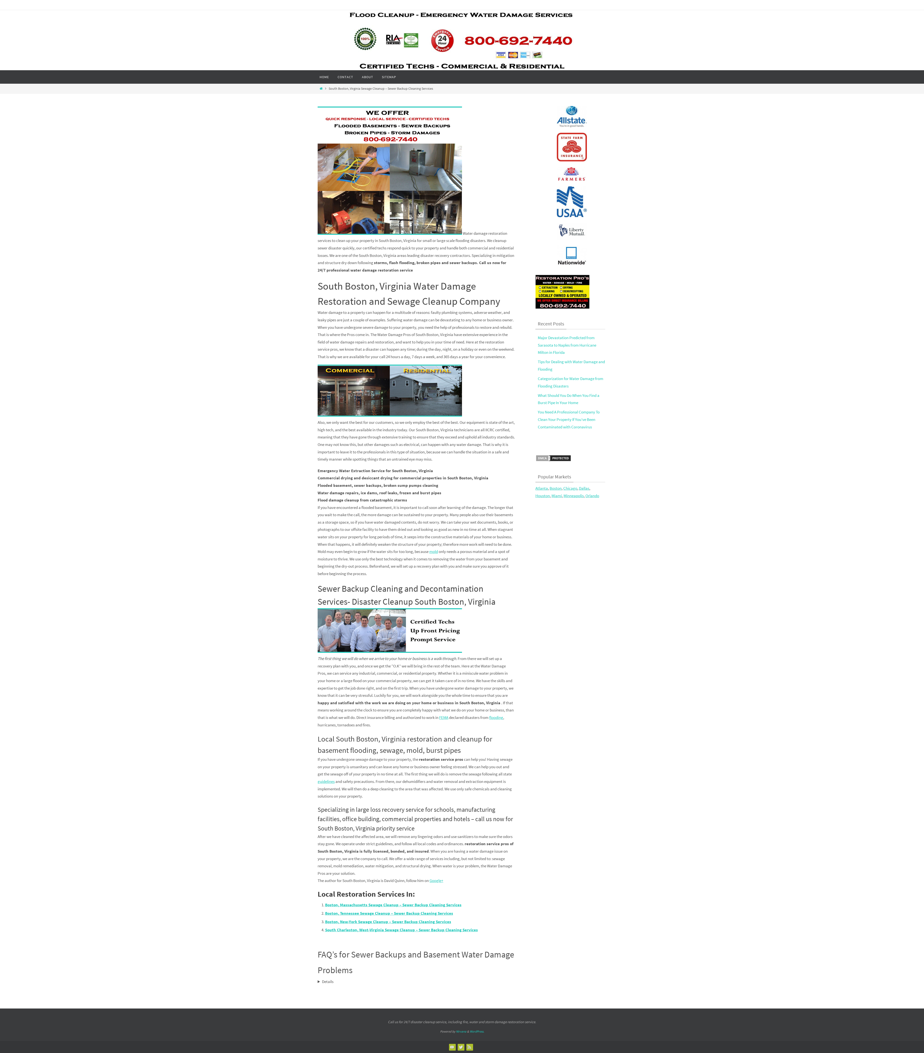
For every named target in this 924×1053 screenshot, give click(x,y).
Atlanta (541, 488)
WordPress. (477, 1031)
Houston (542, 495)
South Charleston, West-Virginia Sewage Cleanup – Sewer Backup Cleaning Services (401, 929)
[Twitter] (461, 1047)
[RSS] (469, 1047)
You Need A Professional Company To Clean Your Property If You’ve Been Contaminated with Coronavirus (569, 419)
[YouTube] (452, 1047)
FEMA (443, 717)
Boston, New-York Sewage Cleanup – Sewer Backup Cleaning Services (388, 921)
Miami (557, 495)
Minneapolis (574, 495)
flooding (496, 717)
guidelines (326, 781)
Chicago (570, 488)
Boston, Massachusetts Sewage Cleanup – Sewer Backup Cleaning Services (393, 904)
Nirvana (461, 1031)
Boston (556, 488)
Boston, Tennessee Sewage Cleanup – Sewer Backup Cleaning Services (389, 913)
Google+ (436, 880)
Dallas (584, 488)
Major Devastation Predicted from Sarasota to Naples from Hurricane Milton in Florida (567, 345)
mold (433, 551)
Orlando (592, 495)
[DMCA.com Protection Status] (553, 460)
